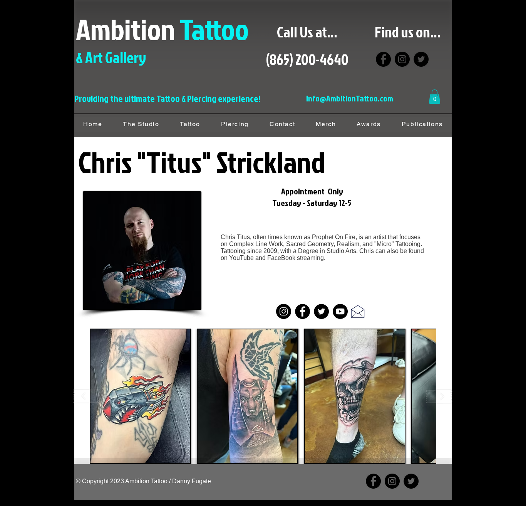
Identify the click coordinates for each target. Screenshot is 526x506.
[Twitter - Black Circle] (321, 311)
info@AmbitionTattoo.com (349, 98)
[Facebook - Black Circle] (302, 311)
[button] (435, 96)
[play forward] (439, 396)
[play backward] (87, 396)
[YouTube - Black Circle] (340, 311)
